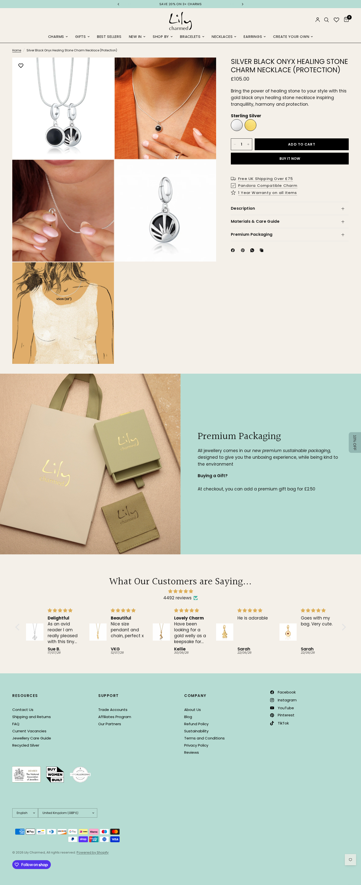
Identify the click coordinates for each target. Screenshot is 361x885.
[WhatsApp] (253, 250)
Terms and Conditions (204, 738)
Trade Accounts (112, 709)
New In (135, 36)
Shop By (161, 36)
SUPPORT (108, 695)
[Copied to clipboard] (262, 250)
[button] (18, 626)
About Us (192, 709)
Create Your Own (291, 36)
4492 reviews (177, 598)
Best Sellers (109, 36)
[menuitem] (57, 36)
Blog (188, 716)
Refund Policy (196, 723)
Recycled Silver (25, 745)
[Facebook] (234, 250)
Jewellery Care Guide (31, 738)
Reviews (191, 752)
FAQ (15, 723)
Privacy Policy (196, 745)
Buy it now (289, 158)
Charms (56, 36)
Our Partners (109, 723)
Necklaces (222, 36)
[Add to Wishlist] (21, 66)
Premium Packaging (251, 234)
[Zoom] (103, 68)
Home (16, 50)
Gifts (80, 36)
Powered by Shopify (93, 852)
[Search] (326, 19)
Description (243, 208)
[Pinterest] (244, 250)
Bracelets (190, 36)
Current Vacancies (29, 731)
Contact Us (22, 709)
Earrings (253, 36)
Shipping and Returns (31, 716)
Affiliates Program (114, 716)
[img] (180, 591)
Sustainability (196, 731)
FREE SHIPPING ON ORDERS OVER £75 (180, 4)
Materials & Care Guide (255, 221)
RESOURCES (25, 695)
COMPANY (195, 695)
